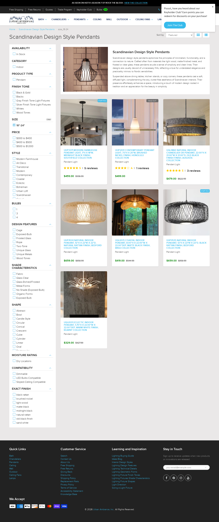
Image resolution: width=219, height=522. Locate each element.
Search (64, 455)
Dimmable (21, 374)
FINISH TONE (20, 86)
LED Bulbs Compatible (28, 378)
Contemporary (24, 175)
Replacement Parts (70, 481)
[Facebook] (166, 478)
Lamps (12, 478)
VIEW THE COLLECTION (135, 3)
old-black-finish (24, 418)
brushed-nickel (24, 398)
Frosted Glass (23, 238)
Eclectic (20, 183)
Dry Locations (23, 361)
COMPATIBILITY (22, 368)
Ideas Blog (117, 459)
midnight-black (24, 410)
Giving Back (66, 471)
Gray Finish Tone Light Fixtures (33, 100)
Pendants (79, 19)
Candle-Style (23, 318)
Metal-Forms (23, 286)
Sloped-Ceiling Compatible (31, 382)
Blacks (19, 96)
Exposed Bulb (24, 298)
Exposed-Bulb (24, 234)
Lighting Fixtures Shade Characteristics (131, 478)
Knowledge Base (69, 494)
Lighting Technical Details (124, 468)
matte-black (22, 406)
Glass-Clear (22, 278)
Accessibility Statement (72, 491)
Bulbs (99, 9)
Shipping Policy (68, 478)
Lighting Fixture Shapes (123, 481)
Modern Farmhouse (27, 159)
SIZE (15, 119)
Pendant (20, 79)
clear (49, 119)
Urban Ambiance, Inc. (103, 509)
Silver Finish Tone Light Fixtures (33, 104)
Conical (20, 326)
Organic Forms (24, 294)
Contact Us (66, 459)
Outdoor (122, 19)
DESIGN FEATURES (24, 224)
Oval (18, 346)
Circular (20, 322)
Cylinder (20, 338)
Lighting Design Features (124, 465)
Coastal (20, 179)
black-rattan (22, 394)
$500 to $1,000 (24, 146)
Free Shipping (16, 9)
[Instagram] (181, 478)
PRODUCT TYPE (22, 73)
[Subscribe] (206, 467)
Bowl (19, 314)
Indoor (20, 67)
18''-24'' (20, 125)
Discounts (65, 475)
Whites (20, 108)
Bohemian (22, 187)
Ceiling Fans (142, 19)
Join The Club (174, 25)
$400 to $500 (24, 142)
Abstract (20, 310)
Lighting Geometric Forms (124, 471)
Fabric (19, 274)
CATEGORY (19, 61)
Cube (19, 334)
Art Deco (21, 163)
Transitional (22, 167)
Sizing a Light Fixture (122, 487)
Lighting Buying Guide (123, 455)
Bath (41, 19)
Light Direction (119, 484)
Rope (19, 242)
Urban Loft (22, 191)
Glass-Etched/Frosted (28, 282)
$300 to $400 (24, 138)
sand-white (22, 422)
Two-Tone (21, 246)
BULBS (16, 203)
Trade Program (65, 9)
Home (12, 29)
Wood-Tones (23, 112)
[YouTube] (188, 478)
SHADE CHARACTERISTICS (24, 266)
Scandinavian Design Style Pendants (37, 29)
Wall (109, 19)
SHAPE (16, 304)
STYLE (16, 153)
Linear (19, 342)
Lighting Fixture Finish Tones (126, 475)
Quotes (49, 9)
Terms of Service (69, 487)
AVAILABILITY (21, 48)
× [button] (213, 7)
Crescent (21, 330)
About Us (65, 462)
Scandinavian (23, 195)
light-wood (22, 402)
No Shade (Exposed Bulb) (30, 290)
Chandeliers (58, 19)
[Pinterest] (173, 478)
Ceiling (97, 19)
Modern (20, 171)
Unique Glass (23, 250)
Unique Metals (24, 254)
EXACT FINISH (21, 388)
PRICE (16, 132)
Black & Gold (23, 92)
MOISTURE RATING (24, 355)
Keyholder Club (84, 9)
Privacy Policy (67, 484)
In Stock (20, 54)
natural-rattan (23, 414)
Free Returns (34, 9)
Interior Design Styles (122, 462)
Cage (19, 230)
